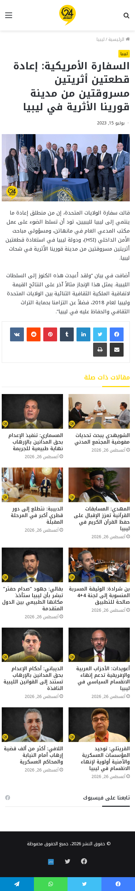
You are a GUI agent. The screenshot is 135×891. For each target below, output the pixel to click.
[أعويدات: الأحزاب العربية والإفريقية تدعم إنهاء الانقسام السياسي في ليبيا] (99, 645)
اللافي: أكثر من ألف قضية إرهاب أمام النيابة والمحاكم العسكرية (33, 755)
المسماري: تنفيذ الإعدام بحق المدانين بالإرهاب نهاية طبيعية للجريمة (35, 442)
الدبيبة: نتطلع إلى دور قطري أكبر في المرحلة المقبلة (37, 515)
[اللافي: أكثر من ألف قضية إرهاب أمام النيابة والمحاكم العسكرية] (32, 724)
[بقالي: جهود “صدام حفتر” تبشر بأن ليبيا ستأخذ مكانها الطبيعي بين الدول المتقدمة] (32, 565)
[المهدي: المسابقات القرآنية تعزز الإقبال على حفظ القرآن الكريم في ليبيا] (99, 485)
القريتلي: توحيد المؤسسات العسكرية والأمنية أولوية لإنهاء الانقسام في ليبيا (105, 758)
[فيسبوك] (117, 334)
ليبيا (101, 39)
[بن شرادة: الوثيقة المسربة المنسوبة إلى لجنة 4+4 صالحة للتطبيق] (99, 565)
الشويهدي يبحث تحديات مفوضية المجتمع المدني (102, 439)
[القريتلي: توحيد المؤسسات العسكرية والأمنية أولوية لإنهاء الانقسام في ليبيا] (99, 724)
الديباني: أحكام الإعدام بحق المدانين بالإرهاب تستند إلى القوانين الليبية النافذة (33, 678)
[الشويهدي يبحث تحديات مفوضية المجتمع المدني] (99, 411)
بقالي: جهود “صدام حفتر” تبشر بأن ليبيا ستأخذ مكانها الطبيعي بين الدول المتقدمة (32, 598)
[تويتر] (100, 334)
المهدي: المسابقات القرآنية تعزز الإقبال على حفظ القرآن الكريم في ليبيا (102, 518)
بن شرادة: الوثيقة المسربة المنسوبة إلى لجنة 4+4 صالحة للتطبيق (99, 595)
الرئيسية (117, 39)
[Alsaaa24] (67, 15)
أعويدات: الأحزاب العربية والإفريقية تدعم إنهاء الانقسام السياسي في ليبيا (103, 678)
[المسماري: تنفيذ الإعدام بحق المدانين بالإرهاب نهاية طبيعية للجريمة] (32, 411)
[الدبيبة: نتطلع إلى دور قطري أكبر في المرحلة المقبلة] (32, 485)
